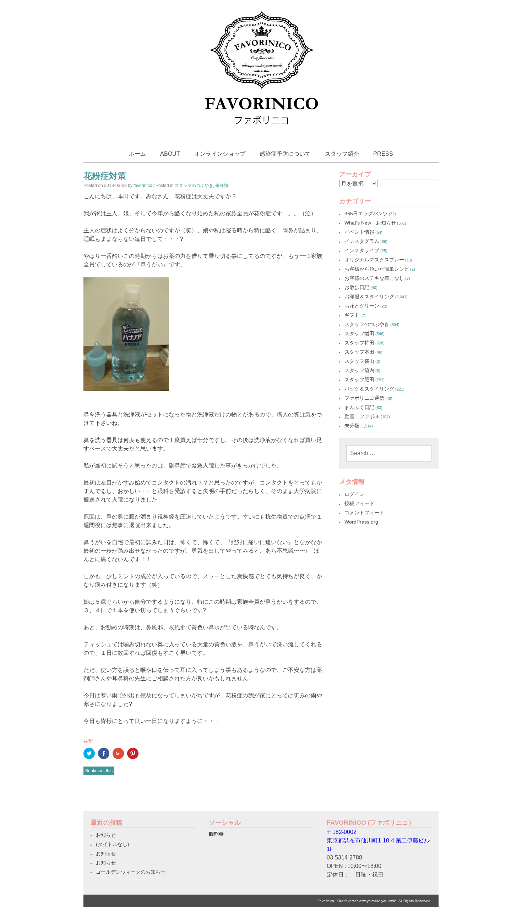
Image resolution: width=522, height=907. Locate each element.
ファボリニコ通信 (364, 398)
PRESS (383, 154)
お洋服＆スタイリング (369, 296)
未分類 (221, 185)
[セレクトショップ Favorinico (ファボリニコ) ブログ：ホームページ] (261, 131)
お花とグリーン (361, 306)
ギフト (351, 315)
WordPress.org (361, 522)
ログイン (354, 494)
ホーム (137, 154)
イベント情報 (359, 232)
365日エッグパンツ (366, 213)
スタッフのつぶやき (194, 185)
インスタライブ (361, 250)
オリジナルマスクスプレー (374, 259)
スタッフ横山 (359, 361)
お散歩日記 (356, 287)
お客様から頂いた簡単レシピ (376, 269)
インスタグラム (361, 241)
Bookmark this (99, 770)
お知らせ (106, 835)
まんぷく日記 (359, 407)
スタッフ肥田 (359, 379)
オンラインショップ (219, 154)
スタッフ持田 (359, 342)
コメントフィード (364, 512)
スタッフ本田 (359, 352)
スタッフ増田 (359, 333)
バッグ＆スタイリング (369, 389)
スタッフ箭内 (359, 370)
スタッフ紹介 (342, 154)
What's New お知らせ (370, 223)
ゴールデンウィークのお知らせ (130, 872)
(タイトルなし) (112, 844)
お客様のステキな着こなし (374, 278)
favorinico (143, 185)
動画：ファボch (362, 416)
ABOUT (170, 154)
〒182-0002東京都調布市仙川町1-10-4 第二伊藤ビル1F (378, 840)
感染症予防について (285, 154)
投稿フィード (359, 503)
